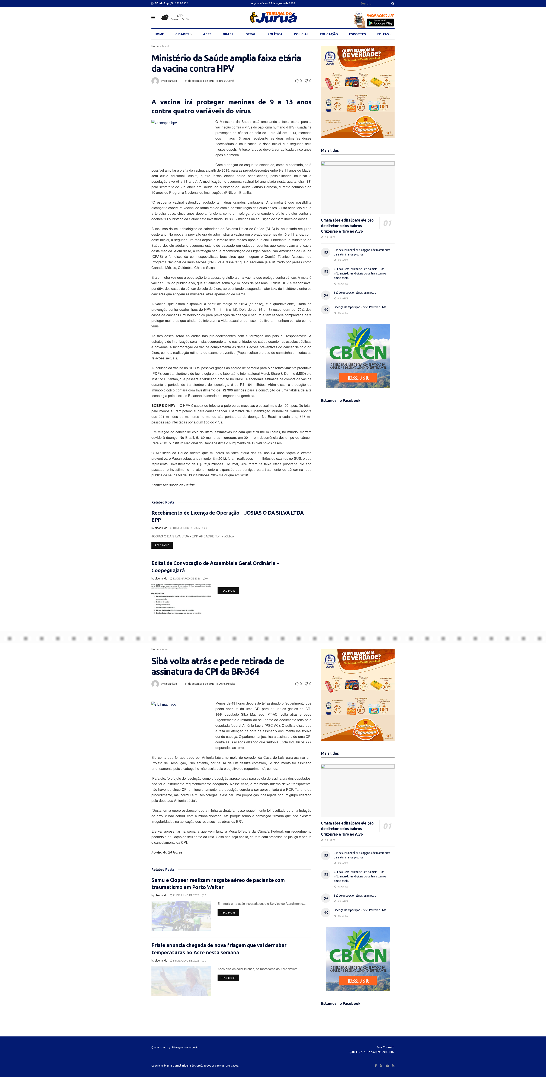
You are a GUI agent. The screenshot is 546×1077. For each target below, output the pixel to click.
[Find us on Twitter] (381, 1065)
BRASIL (228, 34)
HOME (159, 34)
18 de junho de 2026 (186, 528)
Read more (164, 545)
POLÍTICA (275, 34)
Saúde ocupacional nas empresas (355, 292)
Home (155, 46)
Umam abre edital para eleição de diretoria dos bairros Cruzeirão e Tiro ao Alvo (347, 225)
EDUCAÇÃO (329, 34)
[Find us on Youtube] (387, 1065)
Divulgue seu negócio (185, 1047)
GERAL (250, 34)
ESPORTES (357, 34)
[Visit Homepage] (273, 17)
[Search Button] (392, 3)
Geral (230, 80)
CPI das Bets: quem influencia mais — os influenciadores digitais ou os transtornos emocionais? (360, 273)
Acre (165, 649)
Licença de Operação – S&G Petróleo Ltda (360, 307)
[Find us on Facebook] (376, 1065)
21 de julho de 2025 (185, 895)
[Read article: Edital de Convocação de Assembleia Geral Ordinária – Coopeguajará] (181, 599)
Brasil (165, 46)
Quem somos (159, 1047)
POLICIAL (301, 34)
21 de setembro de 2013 (199, 80)
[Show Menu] (153, 17)
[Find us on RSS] (393, 1065)
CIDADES (182, 34)
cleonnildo (170, 80)
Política (230, 683)
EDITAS (383, 34)
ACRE (207, 34)
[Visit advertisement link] (358, 92)
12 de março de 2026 (186, 578)
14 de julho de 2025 (185, 960)
